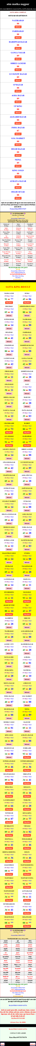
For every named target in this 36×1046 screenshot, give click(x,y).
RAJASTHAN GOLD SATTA (18, 1005)
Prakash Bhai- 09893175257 (18, 218)
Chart (12, 296)
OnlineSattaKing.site (20, 272)
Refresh (18, 27)
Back (2, 1044)
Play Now (9, 302)
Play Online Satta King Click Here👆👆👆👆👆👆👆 (18, 277)
